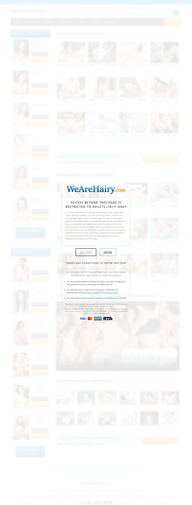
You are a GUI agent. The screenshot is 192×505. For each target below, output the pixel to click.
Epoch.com (79, 309)
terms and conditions (91, 292)
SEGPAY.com (101, 311)
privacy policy (112, 292)
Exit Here (86, 252)
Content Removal (101, 313)
